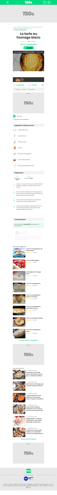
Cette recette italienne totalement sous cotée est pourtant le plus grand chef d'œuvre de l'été (34, 408)
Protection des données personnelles (29, 485)
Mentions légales (44, 484)
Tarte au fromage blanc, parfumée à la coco (33, 307)
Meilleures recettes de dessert (23, 27)
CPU (52, 484)
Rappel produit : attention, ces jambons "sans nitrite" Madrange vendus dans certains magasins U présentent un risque (34, 420)
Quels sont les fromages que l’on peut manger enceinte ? (34, 384)
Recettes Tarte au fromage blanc (28, 340)
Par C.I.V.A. (19, 116)
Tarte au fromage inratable (34, 318)
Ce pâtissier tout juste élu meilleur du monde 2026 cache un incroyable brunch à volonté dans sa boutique (35, 431)
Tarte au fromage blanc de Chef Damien (34, 249)
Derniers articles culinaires (28, 439)
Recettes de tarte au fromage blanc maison (23, 28)
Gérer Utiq (28, 487)
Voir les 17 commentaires (28, 44)
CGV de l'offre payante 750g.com (11, 485)
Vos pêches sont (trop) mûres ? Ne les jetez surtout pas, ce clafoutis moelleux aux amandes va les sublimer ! (35, 374)
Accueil (14, 27)
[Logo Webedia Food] (28, 478)
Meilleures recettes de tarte (36, 27)
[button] (32, 84)
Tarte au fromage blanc (33, 283)
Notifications (22, 484)
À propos (5, 484)
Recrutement (36, 484)
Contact (10, 484)
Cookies (40, 485)
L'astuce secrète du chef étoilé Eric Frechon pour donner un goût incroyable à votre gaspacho (34, 397)
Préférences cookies (48, 485)
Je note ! (29, 48)
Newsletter (16, 484)
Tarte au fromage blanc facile (33, 330)
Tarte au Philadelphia (32, 260)
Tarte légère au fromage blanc (33, 272)
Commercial (29, 484)
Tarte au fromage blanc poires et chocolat (33, 296)
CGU (50, 484)
